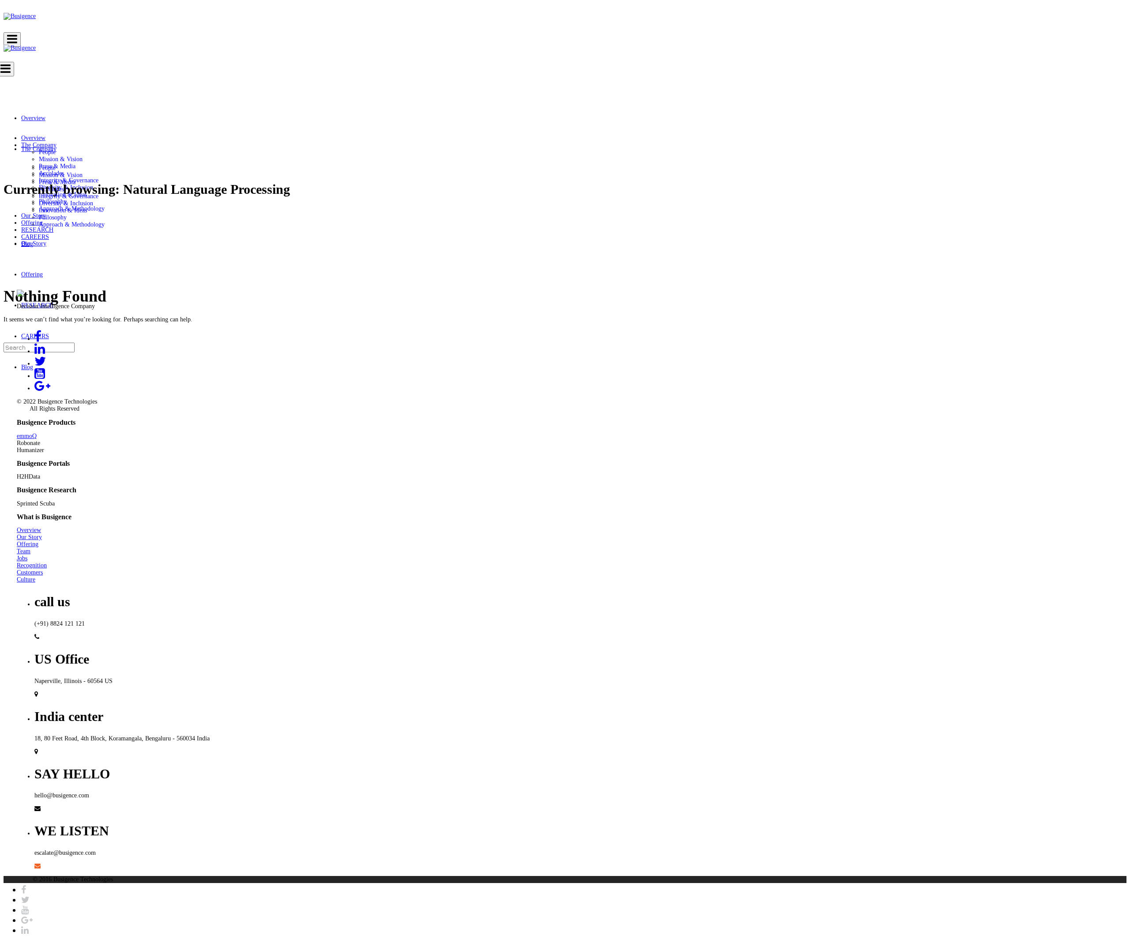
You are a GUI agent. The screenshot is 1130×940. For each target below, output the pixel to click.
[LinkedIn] (25, 930)
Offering (27, 544)
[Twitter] (25, 900)
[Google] (27, 920)
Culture (26, 579)
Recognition (32, 565)
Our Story (29, 537)
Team (23, 551)
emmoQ (27, 436)
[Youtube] (25, 910)
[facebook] (23, 890)
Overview (29, 530)
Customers (30, 572)
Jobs (22, 558)
